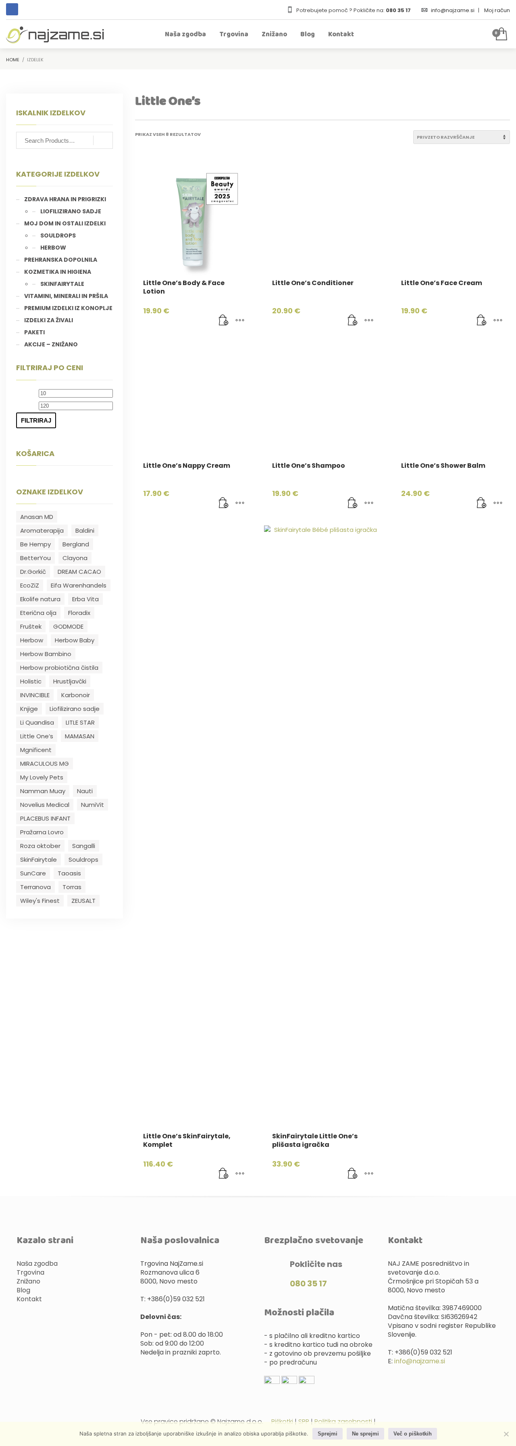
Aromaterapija (42, 530)
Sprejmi (327, 1434)
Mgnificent (36, 750)
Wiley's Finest (40, 900)
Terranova (35, 887)
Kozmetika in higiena (57, 272)
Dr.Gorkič (33, 571)
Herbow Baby (74, 640)
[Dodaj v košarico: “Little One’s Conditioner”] (353, 320)
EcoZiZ (29, 585)
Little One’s (36, 736)
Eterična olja (38, 612)
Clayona (74, 558)
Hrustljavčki (69, 681)
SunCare (33, 873)
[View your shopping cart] (501, 35)
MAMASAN (79, 736)
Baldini (84, 530)
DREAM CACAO (79, 571)
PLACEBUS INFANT (45, 818)
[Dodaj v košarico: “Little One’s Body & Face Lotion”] (224, 320)
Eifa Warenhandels (78, 585)
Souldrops (58, 235)
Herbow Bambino (45, 654)
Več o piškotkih (412, 1434)
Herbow (53, 248)
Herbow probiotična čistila (59, 667)
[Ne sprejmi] (506, 1434)
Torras (71, 887)
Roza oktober (40, 846)
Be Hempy (35, 544)
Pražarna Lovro (42, 832)
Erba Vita (85, 599)
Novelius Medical (44, 804)
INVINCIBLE (35, 695)
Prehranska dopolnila (60, 260)
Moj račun (497, 10)
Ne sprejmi (365, 1434)
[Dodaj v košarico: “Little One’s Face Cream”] (482, 320)
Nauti (85, 791)
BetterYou (35, 558)
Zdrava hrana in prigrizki (65, 199)
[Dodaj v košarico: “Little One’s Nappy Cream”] (224, 503)
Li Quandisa (37, 722)
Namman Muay (42, 791)
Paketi (34, 332)
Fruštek (31, 626)
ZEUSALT (83, 900)
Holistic (31, 681)
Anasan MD (36, 517)
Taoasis (69, 873)
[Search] (103, 140)
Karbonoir (75, 695)
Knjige (29, 708)
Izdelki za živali (48, 320)
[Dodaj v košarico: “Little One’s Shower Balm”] (482, 503)
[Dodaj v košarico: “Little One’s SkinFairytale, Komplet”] (224, 1174)
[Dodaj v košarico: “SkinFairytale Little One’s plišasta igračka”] (353, 1174)
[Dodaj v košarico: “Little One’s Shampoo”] (353, 503)
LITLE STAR (80, 722)
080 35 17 (308, 1283)
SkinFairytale (62, 284)
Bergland (75, 544)
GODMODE (68, 626)
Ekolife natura (40, 599)
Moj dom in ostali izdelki (65, 223)
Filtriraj (36, 420)
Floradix (79, 612)
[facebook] (12, 9)
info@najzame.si (453, 10)
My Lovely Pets (41, 777)
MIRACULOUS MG (44, 763)
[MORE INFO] (240, 320)
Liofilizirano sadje (70, 211)
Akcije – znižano (51, 344)
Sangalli (83, 846)
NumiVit (92, 804)
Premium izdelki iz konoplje (68, 308)
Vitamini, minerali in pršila (66, 296)
